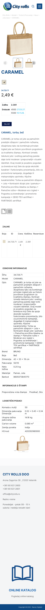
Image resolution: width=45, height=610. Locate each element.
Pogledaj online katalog (22, 596)
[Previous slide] (5, 63)
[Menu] (39, 6)
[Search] (33, 6)
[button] (18, 63)
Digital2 (39, 607)
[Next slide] (34, 63)
